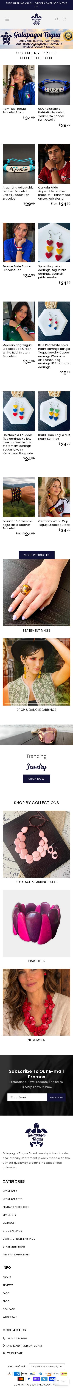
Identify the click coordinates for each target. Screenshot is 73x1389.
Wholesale (10, 1317)
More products (36, 555)
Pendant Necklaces (16, 1207)
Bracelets (36, 961)
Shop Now (36, 779)
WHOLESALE (15, 1353)
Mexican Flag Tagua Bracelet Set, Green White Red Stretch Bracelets (17, 350)
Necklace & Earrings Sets (36, 882)
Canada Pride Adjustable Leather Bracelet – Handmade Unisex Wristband (54, 193)
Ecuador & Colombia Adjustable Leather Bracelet (17, 525)
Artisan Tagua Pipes (16, 1254)
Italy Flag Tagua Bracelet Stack (14, 110)
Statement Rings (36, 631)
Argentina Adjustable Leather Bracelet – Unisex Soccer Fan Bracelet (18, 193)
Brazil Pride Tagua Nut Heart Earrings (54, 437)
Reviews (8, 1285)
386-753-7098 (17, 1338)
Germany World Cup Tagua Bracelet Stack (54, 523)
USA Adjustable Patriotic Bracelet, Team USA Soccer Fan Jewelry (51, 114)
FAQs (6, 1293)
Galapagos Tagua (48, 1384)
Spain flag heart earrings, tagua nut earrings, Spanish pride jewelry (52, 272)
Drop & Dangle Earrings (36, 710)
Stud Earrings (12, 1231)
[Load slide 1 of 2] (34, 45)
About (7, 1277)
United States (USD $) (45, 1366)
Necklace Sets (12, 1199)
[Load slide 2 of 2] (38, 45)
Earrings (9, 1223)
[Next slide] (45, 45)
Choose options (54, 213)
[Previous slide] (28, 45)
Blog (6, 1301)
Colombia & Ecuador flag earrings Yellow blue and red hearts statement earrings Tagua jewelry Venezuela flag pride (18, 444)
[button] (7, 19)
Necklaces (36, 1040)
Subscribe (56, 1097)
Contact (9, 1309)
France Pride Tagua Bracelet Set (17, 268)
